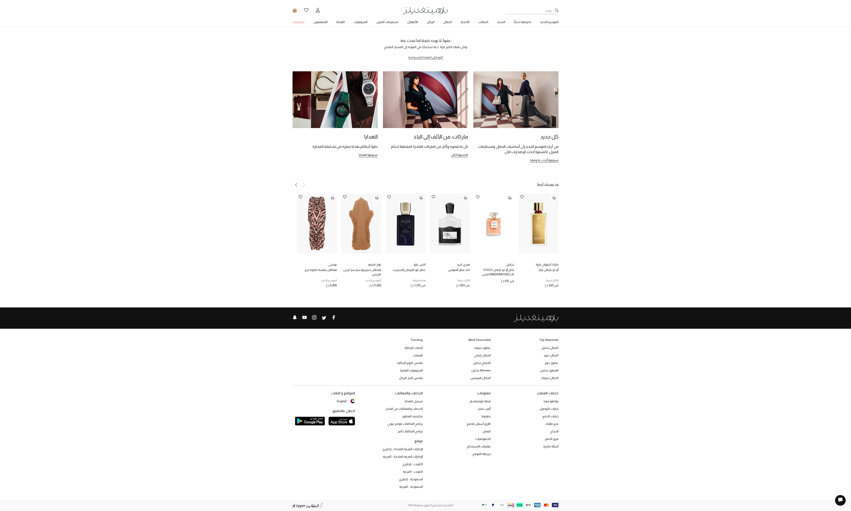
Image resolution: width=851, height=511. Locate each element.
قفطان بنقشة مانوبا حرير (320, 270)
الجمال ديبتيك (549, 378)
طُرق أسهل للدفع (479, 424)
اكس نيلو (420, 264)
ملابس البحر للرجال (411, 378)
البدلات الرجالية (413, 348)
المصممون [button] (321, 22)
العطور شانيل (549, 370)
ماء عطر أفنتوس (459, 270)
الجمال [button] (447, 22)
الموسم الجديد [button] (549, 22)
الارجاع (554, 431)
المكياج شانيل (482, 363)
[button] (296, 184)
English (342, 401)
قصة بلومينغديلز (480, 401)
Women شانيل (481, 370)
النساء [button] (501, 22)
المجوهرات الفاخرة (411, 370)
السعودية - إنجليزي (411, 479)
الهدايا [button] (340, 22)
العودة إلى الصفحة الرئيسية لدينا (425, 57)
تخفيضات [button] (298, 22)
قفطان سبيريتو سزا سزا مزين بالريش (362, 272)
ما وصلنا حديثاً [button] (522, 22)
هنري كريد (463, 264)
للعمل (486, 431)
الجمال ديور (551, 355)
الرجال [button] (430, 22)
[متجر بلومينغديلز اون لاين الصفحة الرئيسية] (425, 10)
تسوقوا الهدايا (368, 155)
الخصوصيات (483, 439)
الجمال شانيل (549, 348)
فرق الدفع (551, 439)
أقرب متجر (484, 408)
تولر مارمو (374, 264)
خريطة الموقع (481, 454)
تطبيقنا (486, 416)
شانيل (510, 264)
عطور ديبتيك (482, 348)
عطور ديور (551, 363)
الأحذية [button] (465, 22)
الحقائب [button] (483, 22)
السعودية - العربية (411, 486)
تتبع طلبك (551, 424)
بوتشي (332, 264)
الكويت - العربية (413, 471)
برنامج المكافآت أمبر (410, 431)
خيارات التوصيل (548, 408)
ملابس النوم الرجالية (410, 363)
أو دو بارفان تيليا (548, 270)
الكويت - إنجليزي (412, 464)
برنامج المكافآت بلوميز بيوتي (405, 424)
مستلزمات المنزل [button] (387, 22)
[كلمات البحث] (556, 10)
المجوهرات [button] (360, 22)
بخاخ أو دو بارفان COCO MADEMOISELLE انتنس (498, 272)
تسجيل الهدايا (414, 401)
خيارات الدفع (550, 416)
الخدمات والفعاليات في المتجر (404, 408)
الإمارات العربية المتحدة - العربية (403, 456)
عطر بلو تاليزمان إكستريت (409, 270)
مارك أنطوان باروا (547, 264)
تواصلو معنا (551, 401)
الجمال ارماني (482, 355)
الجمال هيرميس (480, 378)
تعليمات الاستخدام (479, 446)
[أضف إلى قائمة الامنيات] (522, 197)
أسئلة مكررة (550, 446)
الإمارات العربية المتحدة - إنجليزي (403, 449)
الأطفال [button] (412, 22)
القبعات (418, 355)
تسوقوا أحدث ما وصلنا (544, 160)
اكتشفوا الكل (459, 155)
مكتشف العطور (412, 416)
